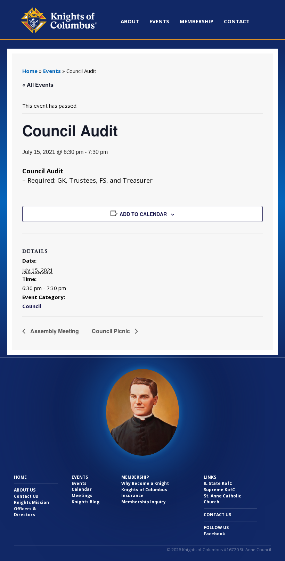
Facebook (214, 534)
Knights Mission (31, 502)
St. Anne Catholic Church (222, 499)
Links (210, 477)
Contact (237, 21)
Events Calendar (82, 486)
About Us (24, 490)
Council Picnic (111, 331)
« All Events (38, 85)
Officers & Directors (25, 512)
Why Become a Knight (145, 483)
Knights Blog (85, 502)
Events (159, 21)
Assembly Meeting (54, 331)
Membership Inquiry (143, 502)
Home (30, 70)
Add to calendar (143, 214)
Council (31, 306)
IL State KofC (218, 483)
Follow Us (216, 527)
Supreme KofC (219, 490)
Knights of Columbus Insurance (144, 492)
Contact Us (26, 496)
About (130, 21)
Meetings (82, 495)
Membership (196, 21)
